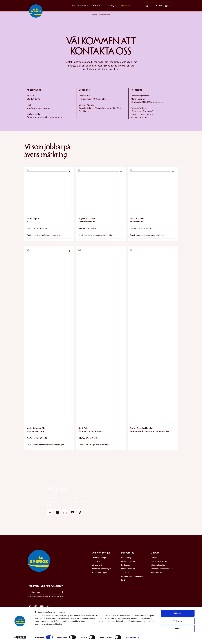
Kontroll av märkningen (101, 569)
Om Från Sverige (79, 6)
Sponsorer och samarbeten (162, 569)
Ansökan (125, 572)
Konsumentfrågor (99, 572)
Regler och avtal (128, 561)
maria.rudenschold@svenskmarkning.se (48, 445)
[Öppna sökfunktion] (146, 5)
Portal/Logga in (163, 6)
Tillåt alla (177, 613)
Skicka (62, 592)
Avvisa (178, 628)
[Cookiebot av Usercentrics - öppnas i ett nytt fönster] (20, 637)
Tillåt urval (177, 621)
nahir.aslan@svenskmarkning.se (97, 445)
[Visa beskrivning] (69, 171)
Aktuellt (96, 6)
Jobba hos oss (157, 572)
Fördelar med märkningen (132, 576)
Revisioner (125, 565)
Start (94, 15)
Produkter (96, 561)
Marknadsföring (128, 569)
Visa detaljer (131, 637)
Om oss (124, 6)
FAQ (123, 580)
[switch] (72, 637)
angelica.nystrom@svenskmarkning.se (100, 235)
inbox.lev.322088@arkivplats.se (148, 102)
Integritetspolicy (58, 596)
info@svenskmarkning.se (38, 108)
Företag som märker (159, 561)
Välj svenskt (97, 565)
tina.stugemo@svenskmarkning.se (46, 235)
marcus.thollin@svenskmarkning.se (150, 235)
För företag (109, 6)
